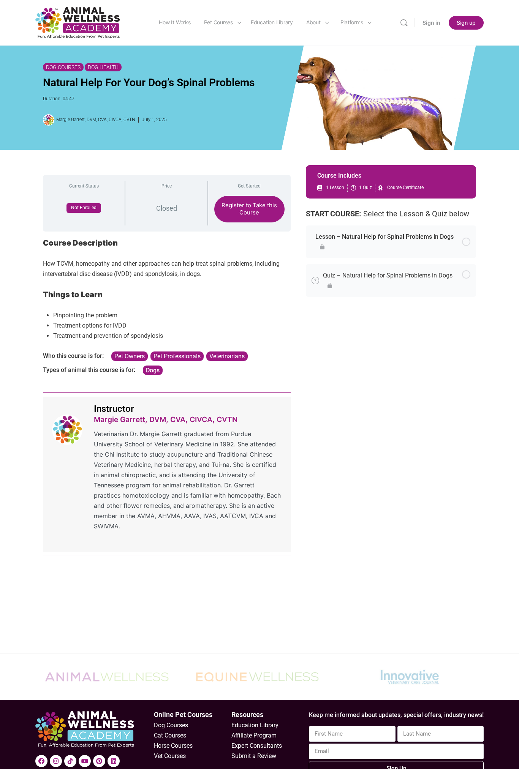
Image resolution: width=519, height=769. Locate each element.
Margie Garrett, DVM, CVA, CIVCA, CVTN (165, 419)
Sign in (431, 22)
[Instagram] (56, 761)
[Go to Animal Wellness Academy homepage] (78, 22)
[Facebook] (41, 761)
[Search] (403, 22)
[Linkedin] (114, 761)
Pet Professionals (177, 356)
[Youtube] (85, 761)
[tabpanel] (167, 306)
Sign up (466, 22)
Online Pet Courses (183, 715)
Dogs (153, 370)
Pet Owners (129, 356)
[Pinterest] (99, 761)
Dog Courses (63, 67)
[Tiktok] (70, 761)
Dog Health (103, 67)
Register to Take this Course (249, 209)
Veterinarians (227, 356)
